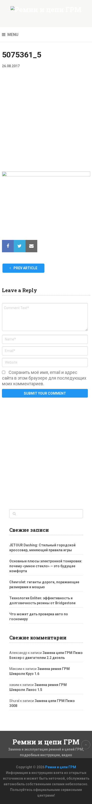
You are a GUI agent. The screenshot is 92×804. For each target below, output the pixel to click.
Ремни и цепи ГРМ (46, 741)
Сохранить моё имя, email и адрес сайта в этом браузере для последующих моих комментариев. (44, 378)
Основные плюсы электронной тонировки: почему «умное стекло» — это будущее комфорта (45, 566)
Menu (12, 34)
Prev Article (25, 268)
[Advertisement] (46, 123)
